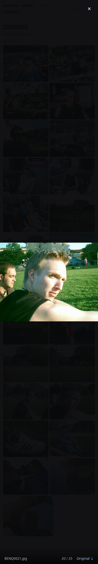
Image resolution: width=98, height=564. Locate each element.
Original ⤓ (85, 558)
